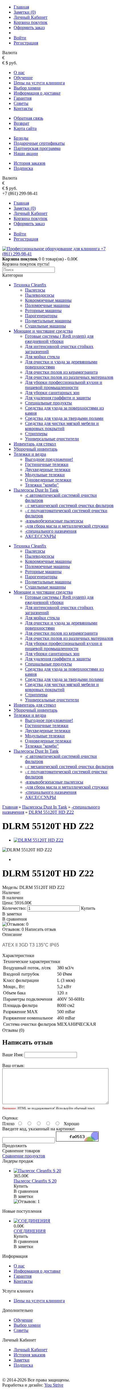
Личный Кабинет (30, 17)
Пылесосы (35, 290)
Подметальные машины (48, 320)
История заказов (29, 163)
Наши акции (26, 153)
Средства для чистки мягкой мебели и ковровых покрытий (62, 426)
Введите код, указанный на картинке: (38, 1128)
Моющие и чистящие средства (43, 331)
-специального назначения (50, 531)
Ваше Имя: (12, 1054)
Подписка (23, 168)
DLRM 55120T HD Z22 (51, 812)
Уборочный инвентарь (35, 449)
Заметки (22, 1360)
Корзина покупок (30, 22)
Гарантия (23, 98)
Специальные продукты (48, 402)
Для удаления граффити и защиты (58, 397)
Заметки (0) (25, 12)
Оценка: (10, 1118)
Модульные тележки (45, 474)
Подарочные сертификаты (39, 143)
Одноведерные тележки (48, 479)
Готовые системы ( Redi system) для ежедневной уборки (59, 339)
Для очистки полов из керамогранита (61, 372)
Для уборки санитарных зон (52, 392)
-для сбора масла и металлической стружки (66, 526)
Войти (20, 37)
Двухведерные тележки (47, 469)
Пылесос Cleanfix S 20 (35, 1181)
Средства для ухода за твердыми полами (64, 418)
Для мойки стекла (42, 356)
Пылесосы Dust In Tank (36, 490)
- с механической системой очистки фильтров (69, 505)
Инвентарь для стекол (35, 443)
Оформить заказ (29, 27)
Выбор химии (27, 88)
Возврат (21, 123)
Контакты (23, 108)
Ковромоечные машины (48, 300)
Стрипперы (36, 433)
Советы (21, 103)
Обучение (23, 77)
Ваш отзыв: (13, 1065)
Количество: (14, 908)
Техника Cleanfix (30, 284)
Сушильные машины (45, 325)
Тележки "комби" (42, 485)
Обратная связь (28, 118)
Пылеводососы (39, 295)
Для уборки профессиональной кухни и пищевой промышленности (63, 385)
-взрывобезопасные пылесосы (54, 520)
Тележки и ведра (30, 454)
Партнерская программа (37, 148)
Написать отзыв (40, 929)
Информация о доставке (37, 93)
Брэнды (21, 138)
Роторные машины (43, 310)
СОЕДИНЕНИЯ (30, 1231)
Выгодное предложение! (49, 459)
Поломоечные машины (47, 305)
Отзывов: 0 (13, 929)
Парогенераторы (41, 315)
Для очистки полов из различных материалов (69, 377)
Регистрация (26, 42)
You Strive (53, 1385)
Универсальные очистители (52, 438)
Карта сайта (25, 128)
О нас (19, 72)
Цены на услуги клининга (39, 82)
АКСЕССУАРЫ (40, 536)
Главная (21, 7)
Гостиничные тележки (46, 464)
